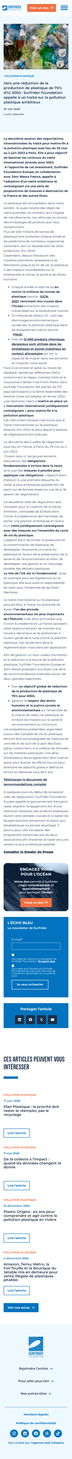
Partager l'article (36, 1009)
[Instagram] (14, 1433)
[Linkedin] (25, 1433)
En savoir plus (46, 961)
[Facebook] (36, 1433)
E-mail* (17, 939)
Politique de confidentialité (36, 1423)
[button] (19, 1019)
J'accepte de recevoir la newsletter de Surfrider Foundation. (34, 960)
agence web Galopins (48, 1443)
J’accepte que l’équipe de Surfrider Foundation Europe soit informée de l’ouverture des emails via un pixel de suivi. (33, 972)
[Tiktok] (58, 1433)
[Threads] (47, 1433)
